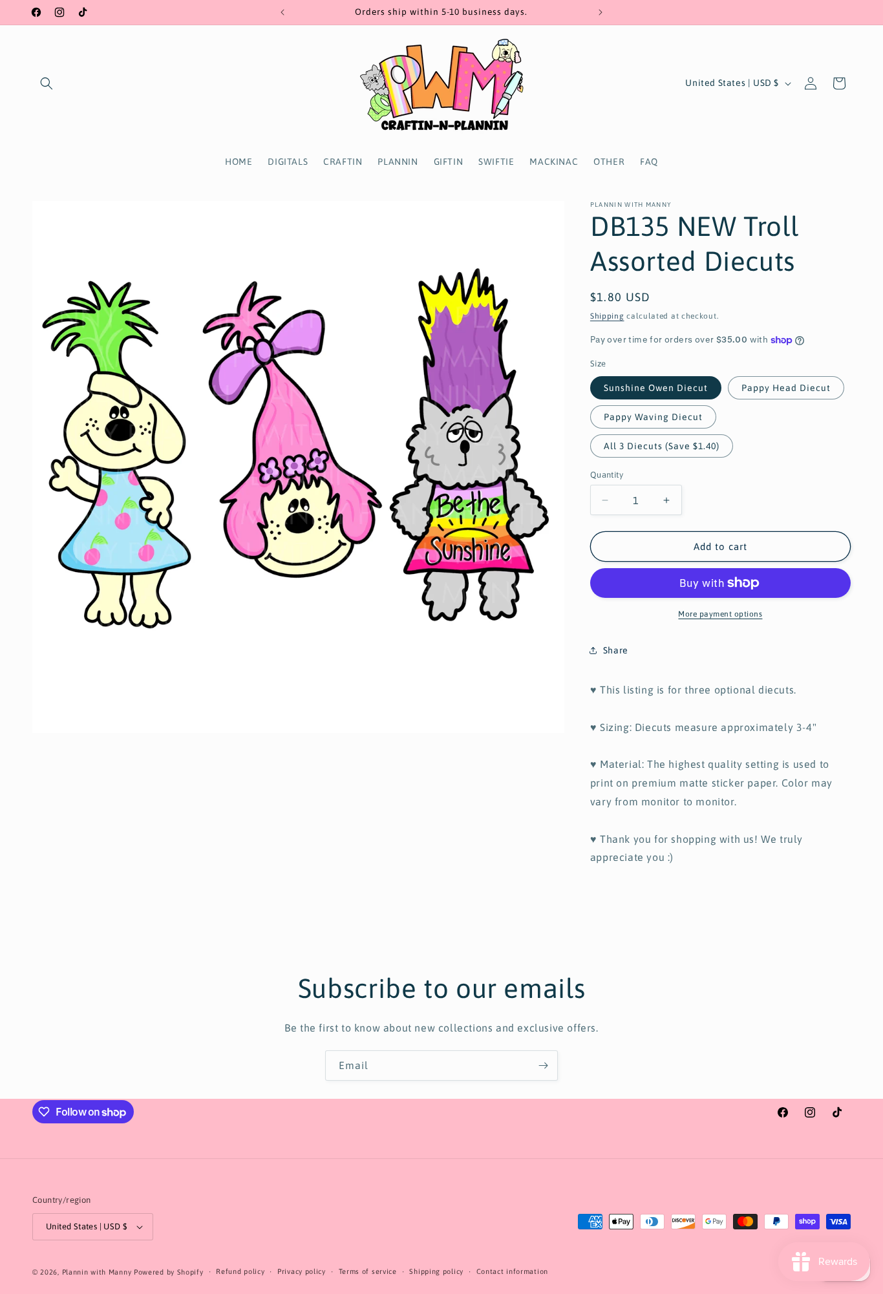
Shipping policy (436, 1271)
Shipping (607, 316)
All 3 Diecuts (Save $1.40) (661, 446)
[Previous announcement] (282, 12)
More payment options (720, 614)
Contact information (512, 1271)
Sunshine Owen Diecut (656, 388)
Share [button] (615, 650)
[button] (46, 83)
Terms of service (368, 1271)
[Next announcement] (600, 12)
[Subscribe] (543, 1065)
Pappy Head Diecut (786, 388)
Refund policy (240, 1271)
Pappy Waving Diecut (653, 417)
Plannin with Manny (97, 1272)
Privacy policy (301, 1271)
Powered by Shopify (169, 1272)
